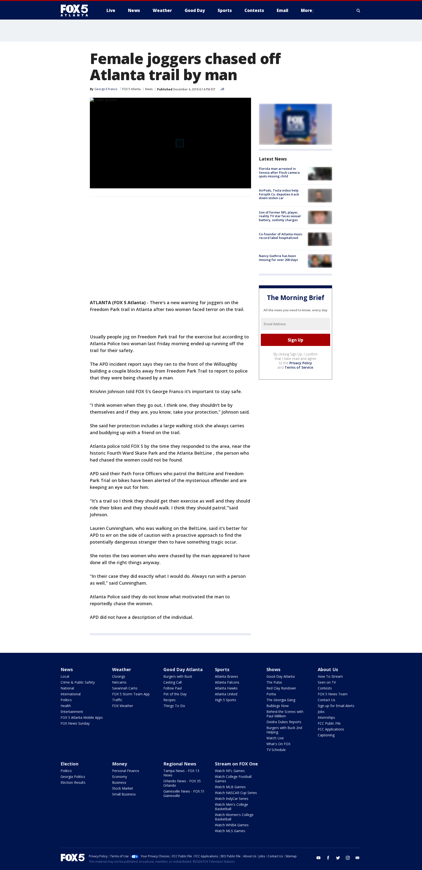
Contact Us (326, 700)
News (149, 89)
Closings (118, 676)
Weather (121, 669)
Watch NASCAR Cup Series (236, 792)
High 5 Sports (225, 700)
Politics (66, 700)
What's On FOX (278, 743)
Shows (273, 669)
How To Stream (330, 676)
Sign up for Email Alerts (336, 705)
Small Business (124, 794)
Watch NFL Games (230, 770)
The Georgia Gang (280, 700)
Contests (325, 688)
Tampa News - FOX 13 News (181, 772)
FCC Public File (329, 723)
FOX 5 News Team (333, 694)
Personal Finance (125, 770)
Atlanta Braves (226, 676)
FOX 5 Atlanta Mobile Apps (82, 717)
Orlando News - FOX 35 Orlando (182, 783)
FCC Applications (331, 729)
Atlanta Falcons (227, 682)
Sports (222, 669)
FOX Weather (122, 705)
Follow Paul (172, 688)
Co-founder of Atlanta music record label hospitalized (281, 236)
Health (66, 705)
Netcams (119, 682)
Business (119, 782)
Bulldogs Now (277, 705)
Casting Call (172, 682)
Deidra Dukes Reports (283, 722)
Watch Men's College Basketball (231, 806)
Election (69, 764)
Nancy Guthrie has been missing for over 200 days (278, 258)
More (306, 10)
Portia (271, 694)
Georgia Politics (73, 776)
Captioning (326, 735)
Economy (119, 776)
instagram (348, 858)
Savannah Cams (124, 688)
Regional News (179, 764)
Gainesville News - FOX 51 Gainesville (184, 793)
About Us (328, 669)
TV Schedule (276, 749)
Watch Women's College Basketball (234, 816)
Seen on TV (327, 682)
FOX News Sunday (75, 723)
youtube (318, 858)
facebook (328, 858)
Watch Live (275, 738)
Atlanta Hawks (226, 688)
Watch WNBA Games (232, 825)
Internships (326, 717)
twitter (338, 858)
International (71, 694)
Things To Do (174, 705)
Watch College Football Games (233, 778)
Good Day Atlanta (183, 669)
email (357, 858)
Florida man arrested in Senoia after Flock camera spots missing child (279, 172)
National (67, 688)
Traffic (117, 700)
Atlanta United (226, 694)
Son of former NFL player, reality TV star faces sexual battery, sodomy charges (280, 216)
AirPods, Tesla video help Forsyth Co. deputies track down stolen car (279, 194)
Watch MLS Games (230, 830)
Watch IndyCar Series (231, 798)
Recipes (169, 700)
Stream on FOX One (236, 764)
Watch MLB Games (230, 786)
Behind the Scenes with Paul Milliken (284, 713)
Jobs (321, 711)
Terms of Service (299, 367)
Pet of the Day (175, 694)
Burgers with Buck (177, 676)
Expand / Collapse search (358, 10)
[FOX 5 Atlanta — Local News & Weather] (77, 10)
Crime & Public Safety (78, 682)
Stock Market (122, 788)
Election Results (73, 782)
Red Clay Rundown (281, 688)
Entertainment (72, 711)
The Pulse (274, 682)
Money (119, 764)
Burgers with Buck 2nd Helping (284, 729)
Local (65, 676)
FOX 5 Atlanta (131, 89)
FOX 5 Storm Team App (131, 694)
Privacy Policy (300, 363)
